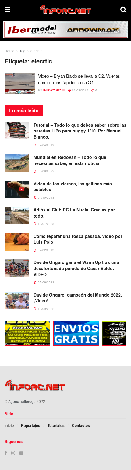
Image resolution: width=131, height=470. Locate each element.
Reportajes (30, 425)
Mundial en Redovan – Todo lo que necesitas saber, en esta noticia (70, 160)
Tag (22, 50)
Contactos (81, 425)
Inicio (9, 425)
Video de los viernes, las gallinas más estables (73, 186)
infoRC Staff (54, 90)
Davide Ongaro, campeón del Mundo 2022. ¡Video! (78, 298)
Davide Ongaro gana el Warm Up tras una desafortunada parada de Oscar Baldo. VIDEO (76, 268)
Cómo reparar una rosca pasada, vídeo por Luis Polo (78, 239)
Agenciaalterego (22, 401)
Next (123, 334)
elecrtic (36, 50)
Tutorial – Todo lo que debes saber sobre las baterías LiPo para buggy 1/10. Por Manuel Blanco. (80, 131)
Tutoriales (56, 425)
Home (10, 50)
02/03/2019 (79, 90)
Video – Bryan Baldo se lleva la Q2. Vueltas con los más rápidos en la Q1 (79, 79)
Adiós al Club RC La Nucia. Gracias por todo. (74, 213)
